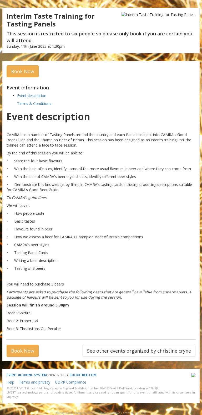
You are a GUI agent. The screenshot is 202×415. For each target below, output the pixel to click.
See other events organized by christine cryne (139, 351)
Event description (31, 95)
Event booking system (27, 375)
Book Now (22, 71)
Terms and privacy (34, 382)
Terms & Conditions (34, 103)
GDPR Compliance (70, 382)
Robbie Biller (97, 413)
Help (10, 382)
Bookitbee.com (83, 375)
